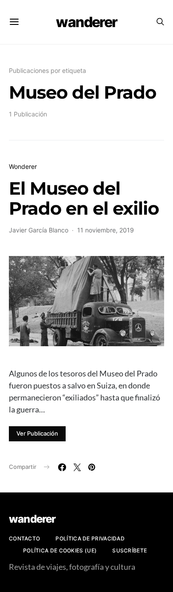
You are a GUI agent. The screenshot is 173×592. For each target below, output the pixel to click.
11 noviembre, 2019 (105, 230)
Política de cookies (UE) (60, 550)
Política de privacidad (90, 538)
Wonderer (23, 166)
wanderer (86, 22)
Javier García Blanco (38, 230)
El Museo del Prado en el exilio (84, 198)
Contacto (24, 538)
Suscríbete (129, 550)
